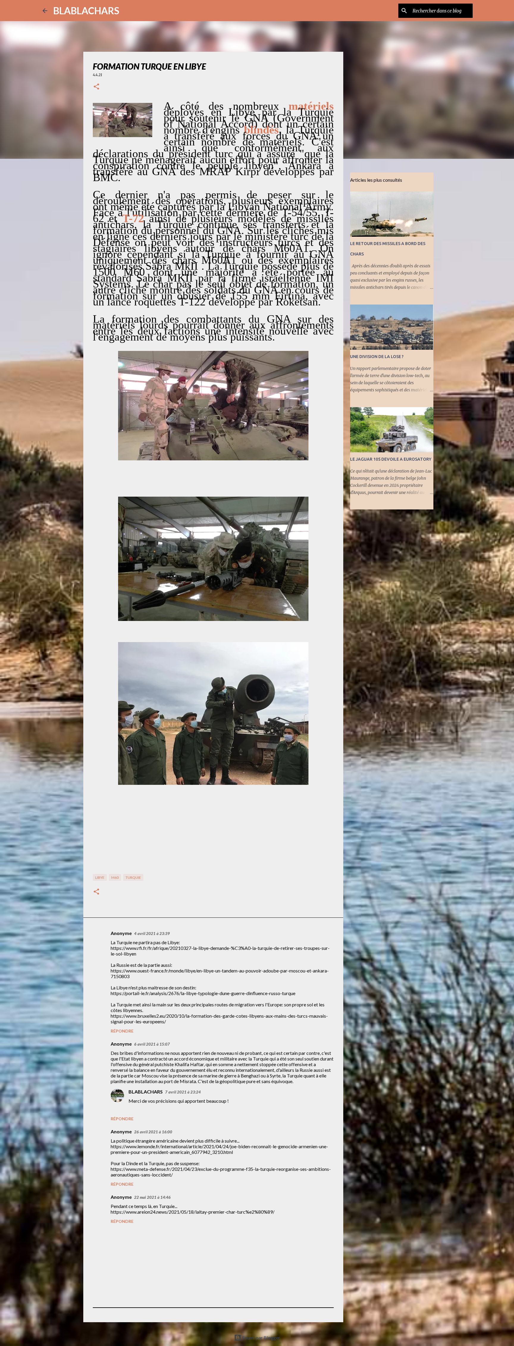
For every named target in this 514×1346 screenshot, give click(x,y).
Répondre (122, 1030)
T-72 (133, 218)
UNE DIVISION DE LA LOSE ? (377, 356)
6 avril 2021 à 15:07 (152, 1044)
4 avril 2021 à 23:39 (152, 933)
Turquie (133, 877)
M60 (115, 877)
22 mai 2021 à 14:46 (152, 1197)
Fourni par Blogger (260, 1337)
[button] (96, 87)
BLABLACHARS (86, 10)
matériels (311, 106)
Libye (99, 877)
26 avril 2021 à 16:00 (153, 1131)
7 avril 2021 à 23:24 (183, 1092)
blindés (261, 129)
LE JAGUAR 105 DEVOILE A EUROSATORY (390, 459)
